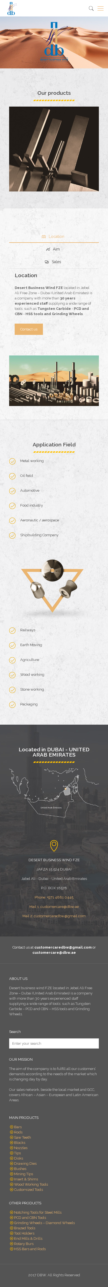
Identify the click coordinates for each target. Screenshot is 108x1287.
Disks (18, 1158)
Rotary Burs (24, 1244)
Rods (18, 1132)
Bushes (20, 1169)
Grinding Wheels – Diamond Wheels (44, 1223)
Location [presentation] (56, 236)
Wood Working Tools (31, 1184)
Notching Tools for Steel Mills (37, 1212)
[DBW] (11, 8)
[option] (54, 149)
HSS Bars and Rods (30, 1249)
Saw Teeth (22, 1137)
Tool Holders (24, 1233)
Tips (17, 1153)
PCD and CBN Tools (30, 1218)
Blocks (19, 1143)
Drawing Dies (25, 1163)
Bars (18, 1127)
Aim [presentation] (56, 249)
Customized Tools (28, 1190)
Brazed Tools (24, 1228)
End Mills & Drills (28, 1238)
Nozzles (20, 1148)
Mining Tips (23, 1174)
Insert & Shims (26, 1179)
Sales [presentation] (56, 262)
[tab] (54, 236)
